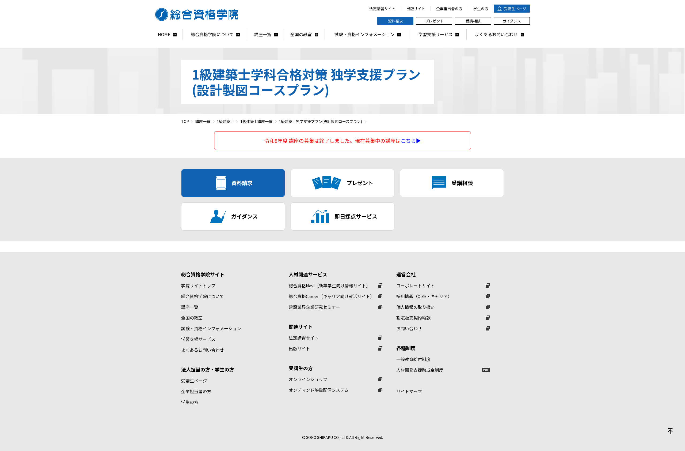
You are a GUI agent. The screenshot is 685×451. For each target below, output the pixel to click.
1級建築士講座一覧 (256, 121)
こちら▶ (411, 140)
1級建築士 (225, 121)
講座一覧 (202, 121)
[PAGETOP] (670, 431)
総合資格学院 (199, 14)
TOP (185, 121)
